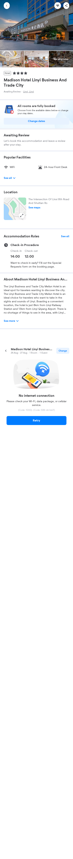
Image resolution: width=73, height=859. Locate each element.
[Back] (7, 5)
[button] (15, 209)
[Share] (66, 5)
